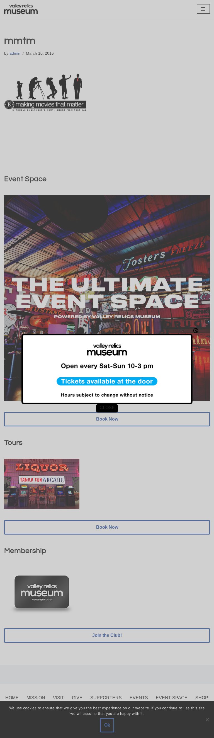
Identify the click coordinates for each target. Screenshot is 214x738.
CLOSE (107, 407)
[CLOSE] (196, 330)
